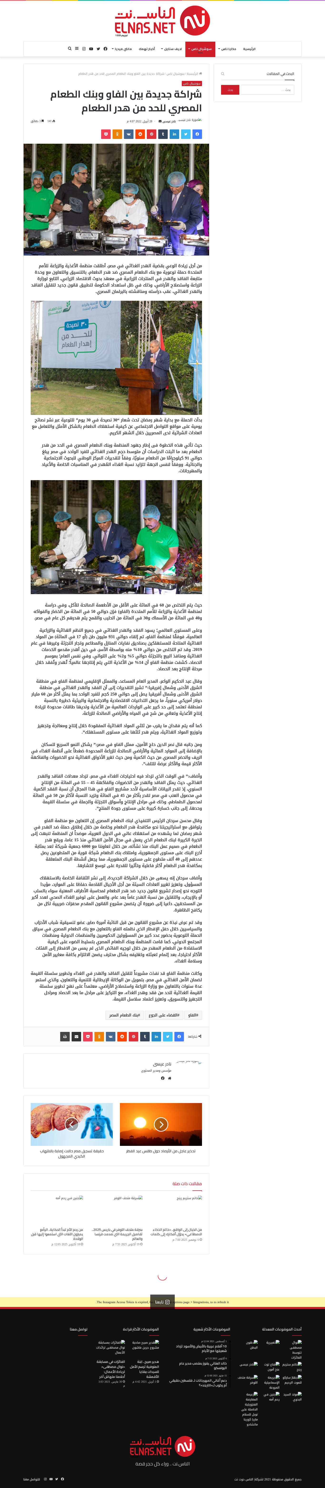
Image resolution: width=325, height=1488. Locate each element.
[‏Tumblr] (163, 134)
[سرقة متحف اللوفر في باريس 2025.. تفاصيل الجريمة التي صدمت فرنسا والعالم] (116, 1210)
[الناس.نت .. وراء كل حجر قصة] (162, 21)
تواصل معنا (79, 1329)
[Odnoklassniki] (117, 134)
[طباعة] (65, 1036)
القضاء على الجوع (163, 1015)
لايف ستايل (173, 49)
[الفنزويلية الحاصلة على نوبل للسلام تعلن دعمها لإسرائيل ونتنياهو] (247, 1409)
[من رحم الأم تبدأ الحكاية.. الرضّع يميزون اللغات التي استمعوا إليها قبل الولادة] (57, 1210)
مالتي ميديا (123, 49)
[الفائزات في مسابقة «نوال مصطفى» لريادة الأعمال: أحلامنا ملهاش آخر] (110, 1348)
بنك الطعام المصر (123, 1015)
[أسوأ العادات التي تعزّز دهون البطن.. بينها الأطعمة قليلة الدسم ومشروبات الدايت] (247, 1345)
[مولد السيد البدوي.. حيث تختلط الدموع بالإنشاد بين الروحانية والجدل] (291, 1397)
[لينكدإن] (174, 134)
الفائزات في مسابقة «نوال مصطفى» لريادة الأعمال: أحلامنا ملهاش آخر (111, 1369)
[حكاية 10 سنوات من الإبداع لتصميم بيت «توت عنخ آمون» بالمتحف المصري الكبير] (270, 1367)
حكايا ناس (228, 49)
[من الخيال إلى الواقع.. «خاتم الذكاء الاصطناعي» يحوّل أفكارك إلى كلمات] (176, 1210)
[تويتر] (186, 134)
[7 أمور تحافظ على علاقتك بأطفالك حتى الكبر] (270, 1345)
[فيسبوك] (197, 134)
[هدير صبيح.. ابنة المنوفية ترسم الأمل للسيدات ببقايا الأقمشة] (144, 1348)
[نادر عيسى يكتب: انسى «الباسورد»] (247, 1367)
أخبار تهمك (147, 49)
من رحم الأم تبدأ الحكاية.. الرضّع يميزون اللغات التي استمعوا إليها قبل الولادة (57, 1234)
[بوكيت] (106, 134)
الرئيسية (249, 49)
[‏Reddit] (140, 134)
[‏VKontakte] (128, 134)
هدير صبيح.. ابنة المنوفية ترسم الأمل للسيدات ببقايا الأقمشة (144, 1369)
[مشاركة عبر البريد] (76, 1036)
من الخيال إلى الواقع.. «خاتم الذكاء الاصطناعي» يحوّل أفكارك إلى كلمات (176, 1232)
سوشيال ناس (201, 49)
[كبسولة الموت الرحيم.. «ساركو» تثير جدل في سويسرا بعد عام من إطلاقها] (291, 1380)
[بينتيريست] (151, 134)
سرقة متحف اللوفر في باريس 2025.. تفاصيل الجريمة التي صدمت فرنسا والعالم (117, 1234)
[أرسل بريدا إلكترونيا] (160, 121)
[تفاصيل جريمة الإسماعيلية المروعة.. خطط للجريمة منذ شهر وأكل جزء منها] (270, 1382)
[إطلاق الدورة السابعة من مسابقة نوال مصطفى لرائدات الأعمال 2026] (291, 1350)
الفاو (192, 1015)
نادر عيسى (169, 121)
